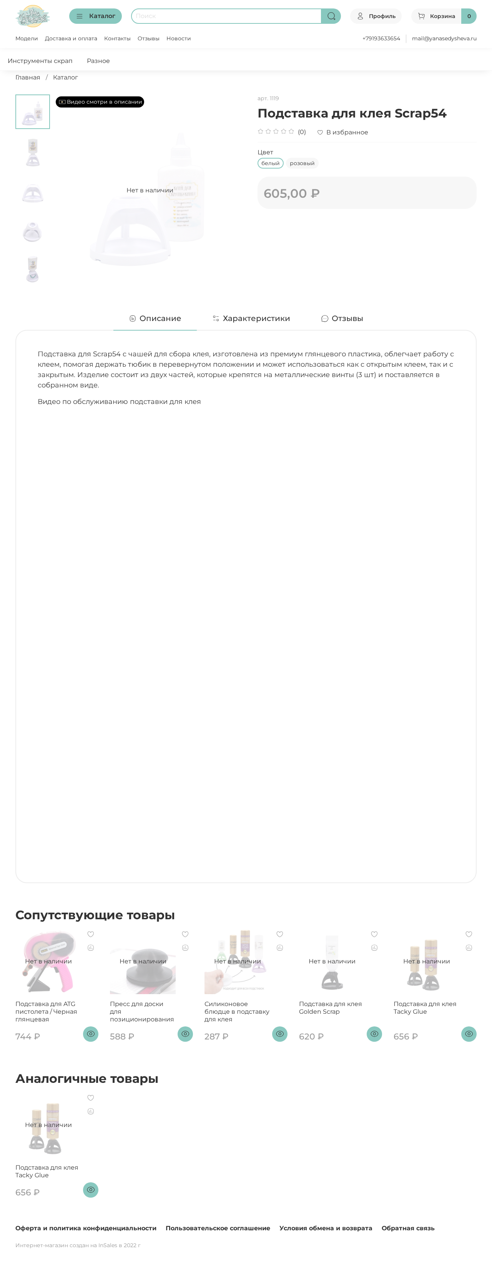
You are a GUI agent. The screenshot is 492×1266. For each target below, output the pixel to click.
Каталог (102, 16)
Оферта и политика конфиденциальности (85, 1228)
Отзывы (149, 38)
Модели (26, 38)
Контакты (117, 38)
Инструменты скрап (40, 61)
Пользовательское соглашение (218, 1228)
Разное (98, 61)
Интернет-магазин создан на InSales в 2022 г (78, 1245)
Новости (178, 38)
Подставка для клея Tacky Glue (425, 1007)
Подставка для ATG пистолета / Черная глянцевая (46, 1011)
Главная (27, 77)
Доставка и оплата (71, 38)
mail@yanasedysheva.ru (444, 38)
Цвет (265, 152)
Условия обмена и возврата (325, 1228)
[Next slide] (32, 276)
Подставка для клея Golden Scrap (330, 1007)
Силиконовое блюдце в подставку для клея (236, 1011)
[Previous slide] (69, 190)
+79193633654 (381, 38)
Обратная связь (408, 1228)
